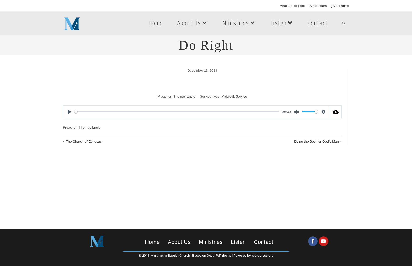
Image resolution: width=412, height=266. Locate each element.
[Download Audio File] (336, 111)
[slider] (176, 112)
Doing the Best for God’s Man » (318, 141)
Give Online (340, 6)
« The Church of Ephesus (82, 141)
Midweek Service (234, 96)
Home (152, 242)
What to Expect (292, 6)
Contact (263, 242)
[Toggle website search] (344, 23)
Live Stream (318, 6)
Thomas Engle (184, 96)
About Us (179, 242)
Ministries (211, 242)
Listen (238, 242)
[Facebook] (313, 241)
